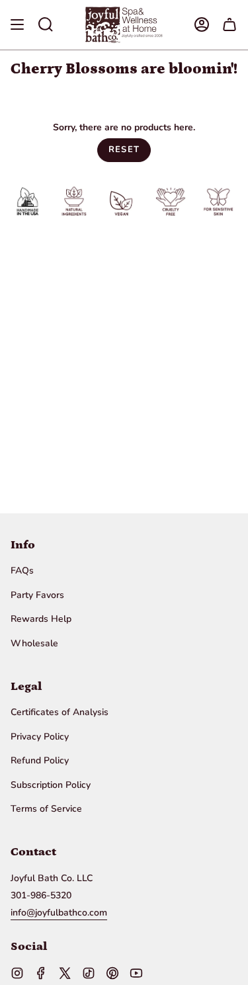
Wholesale (34, 643)
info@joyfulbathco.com (59, 912)
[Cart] (229, 25)
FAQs (22, 570)
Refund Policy (40, 760)
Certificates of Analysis (59, 712)
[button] (46, 25)
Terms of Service (46, 808)
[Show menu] (17, 25)
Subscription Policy (51, 785)
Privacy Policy (40, 736)
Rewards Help (41, 619)
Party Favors (37, 595)
